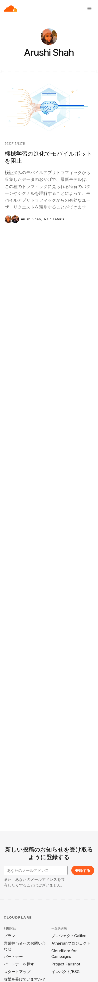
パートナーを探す (19, 964)
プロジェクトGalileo (68, 935)
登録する (82, 870)
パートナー (13, 956)
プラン (9, 935)
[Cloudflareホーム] (10, 8)
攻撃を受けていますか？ (25, 979)
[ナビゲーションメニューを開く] (89, 8)
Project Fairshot (65, 964)
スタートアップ (17, 971)
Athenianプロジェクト (70, 943)
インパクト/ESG (65, 971)
